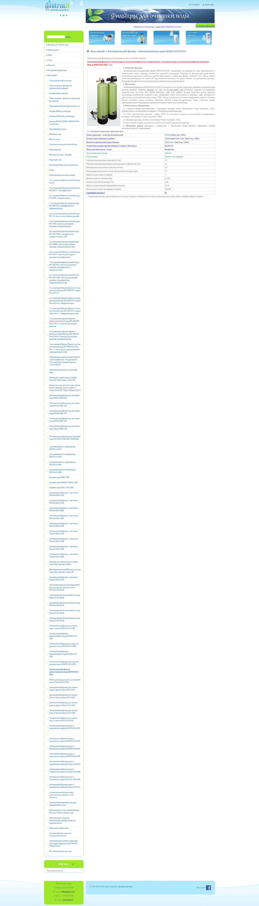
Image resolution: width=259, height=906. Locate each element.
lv (66, 15)
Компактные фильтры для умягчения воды (63, 371)
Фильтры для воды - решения (60, 155)
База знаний (52, 75)
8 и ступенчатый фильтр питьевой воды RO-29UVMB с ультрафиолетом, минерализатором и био (64, 234)
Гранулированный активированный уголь (64, 106)
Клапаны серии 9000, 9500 (59, 477)
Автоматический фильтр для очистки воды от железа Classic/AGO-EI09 (63, 704)
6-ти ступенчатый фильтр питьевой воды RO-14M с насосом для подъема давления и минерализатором (64, 223)
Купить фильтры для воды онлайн (62, 175)
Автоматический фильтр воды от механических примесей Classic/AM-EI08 (64, 770)
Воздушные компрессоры (57, 70)
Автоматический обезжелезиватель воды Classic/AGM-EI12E (64, 619)
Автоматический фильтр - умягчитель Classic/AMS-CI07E (63, 578)
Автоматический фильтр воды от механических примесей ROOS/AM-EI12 (64, 727)
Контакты (51, 65)
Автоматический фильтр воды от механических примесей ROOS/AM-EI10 (64, 740)
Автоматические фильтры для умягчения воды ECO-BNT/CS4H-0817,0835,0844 (64, 437)
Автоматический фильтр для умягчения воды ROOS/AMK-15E (64, 404)
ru (63, 15)
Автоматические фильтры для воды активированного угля (62, 803)
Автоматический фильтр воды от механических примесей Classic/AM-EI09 (64, 778)
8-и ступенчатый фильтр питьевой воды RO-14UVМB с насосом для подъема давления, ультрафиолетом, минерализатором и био (64, 279)
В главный (195, 5)
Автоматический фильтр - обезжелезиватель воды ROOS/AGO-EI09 (63, 636)
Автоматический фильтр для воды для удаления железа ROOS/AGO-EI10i (63, 663)
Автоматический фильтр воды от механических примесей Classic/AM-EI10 (64, 762)
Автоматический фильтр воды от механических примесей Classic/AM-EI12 (64, 785)
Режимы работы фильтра (58, 93)
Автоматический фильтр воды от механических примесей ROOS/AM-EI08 (64, 755)
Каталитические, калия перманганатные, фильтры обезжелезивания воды (64, 811)
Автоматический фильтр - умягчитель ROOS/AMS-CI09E (63, 509)
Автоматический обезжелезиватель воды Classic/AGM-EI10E (64, 611)
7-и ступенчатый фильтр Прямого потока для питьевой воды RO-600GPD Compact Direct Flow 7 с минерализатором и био (64, 311)
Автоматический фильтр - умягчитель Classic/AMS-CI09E (63, 547)
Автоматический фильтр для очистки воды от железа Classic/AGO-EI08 (63, 711)
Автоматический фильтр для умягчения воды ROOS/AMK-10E (64, 396)
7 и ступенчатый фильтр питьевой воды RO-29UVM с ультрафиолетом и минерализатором (64, 205)
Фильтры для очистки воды (58, 45)
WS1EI (168, 135)
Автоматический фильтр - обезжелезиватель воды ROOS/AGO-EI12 (64, 671)
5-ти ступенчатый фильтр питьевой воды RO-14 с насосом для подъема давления (64, 215)
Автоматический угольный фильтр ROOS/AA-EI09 (62, 463)
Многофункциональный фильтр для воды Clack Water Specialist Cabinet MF (65, 570)
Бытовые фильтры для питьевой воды (63, 165)
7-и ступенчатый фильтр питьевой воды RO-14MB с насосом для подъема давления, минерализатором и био (64, 244)
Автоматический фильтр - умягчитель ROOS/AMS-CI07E (63, 524)
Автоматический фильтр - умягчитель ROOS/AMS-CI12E (63, 494)
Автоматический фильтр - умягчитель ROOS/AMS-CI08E (63, 517)
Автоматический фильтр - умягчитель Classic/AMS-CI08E (63, 555)
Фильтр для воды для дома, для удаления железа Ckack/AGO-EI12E (64, 681)
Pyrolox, (171, 142)
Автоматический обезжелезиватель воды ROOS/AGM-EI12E (64, 604)
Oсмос (51, 170)
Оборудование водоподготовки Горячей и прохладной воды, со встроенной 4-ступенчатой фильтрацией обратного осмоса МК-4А (64, 361)
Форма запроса (53, 50)
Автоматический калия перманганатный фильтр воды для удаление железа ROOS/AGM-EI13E (64, 587)
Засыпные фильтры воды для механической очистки (60, 834)
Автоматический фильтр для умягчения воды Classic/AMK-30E (64, 427)
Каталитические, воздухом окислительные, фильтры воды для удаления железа (62, 820)
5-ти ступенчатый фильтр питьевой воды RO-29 (64, 181)
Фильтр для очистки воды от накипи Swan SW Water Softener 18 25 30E (63, 379)
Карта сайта (209, 5)
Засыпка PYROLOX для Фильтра (61, 116)
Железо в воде (54, 139)
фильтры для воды (126, 886)
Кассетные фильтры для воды (60, 851)
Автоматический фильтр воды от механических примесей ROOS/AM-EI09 (64, 747)
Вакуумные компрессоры (58, 828)
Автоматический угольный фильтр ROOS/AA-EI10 (62, 455)
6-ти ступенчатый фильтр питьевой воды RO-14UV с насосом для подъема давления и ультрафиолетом (64, 254)
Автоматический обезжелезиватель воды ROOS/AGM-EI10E (64, 596)
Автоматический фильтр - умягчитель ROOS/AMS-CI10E (63, 501)
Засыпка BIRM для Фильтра (59, 111)
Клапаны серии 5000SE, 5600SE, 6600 (63, 482)
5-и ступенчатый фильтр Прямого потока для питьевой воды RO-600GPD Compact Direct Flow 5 (64, 290)
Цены (50, 55)
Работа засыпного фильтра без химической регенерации (60, 87)
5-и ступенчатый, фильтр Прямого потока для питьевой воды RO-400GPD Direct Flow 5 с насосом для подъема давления (64, 322)
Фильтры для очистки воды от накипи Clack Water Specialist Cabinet (63, 563)
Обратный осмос (55, 160)
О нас (50, 60)
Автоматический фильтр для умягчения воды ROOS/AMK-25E (64, 419)
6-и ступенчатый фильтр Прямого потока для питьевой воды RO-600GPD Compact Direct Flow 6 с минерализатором (64, 300)
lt (60, 15)
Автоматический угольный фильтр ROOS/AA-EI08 (62, 471)
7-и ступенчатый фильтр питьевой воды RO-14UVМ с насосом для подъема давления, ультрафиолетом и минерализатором (64, 266)
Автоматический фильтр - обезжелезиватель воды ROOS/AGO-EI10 (63, 654)
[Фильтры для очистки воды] (63, 7)
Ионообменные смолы (57, 129)
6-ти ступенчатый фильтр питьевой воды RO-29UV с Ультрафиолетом (64, 189)
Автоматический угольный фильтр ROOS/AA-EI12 (62, 448)
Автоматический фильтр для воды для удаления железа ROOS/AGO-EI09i (63, 645)
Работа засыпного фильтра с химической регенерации (64, 99)
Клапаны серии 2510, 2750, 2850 (61, 487)
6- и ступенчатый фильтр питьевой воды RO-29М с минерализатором (64, 197)
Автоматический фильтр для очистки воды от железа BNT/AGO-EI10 (63, 719)
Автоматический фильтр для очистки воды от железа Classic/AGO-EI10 (63, 696)
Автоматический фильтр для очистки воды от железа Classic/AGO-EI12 (63, 688)
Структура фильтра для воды (60, 81)
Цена (110, 65)
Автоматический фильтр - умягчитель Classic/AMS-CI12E (63, 532)
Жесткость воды (55, 134)
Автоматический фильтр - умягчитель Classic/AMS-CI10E (63, 540)
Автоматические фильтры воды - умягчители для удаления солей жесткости (61, 794)
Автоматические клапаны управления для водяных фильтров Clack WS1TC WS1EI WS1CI (63, 843)
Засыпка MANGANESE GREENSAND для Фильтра (64, 122)
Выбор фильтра (55, 150)
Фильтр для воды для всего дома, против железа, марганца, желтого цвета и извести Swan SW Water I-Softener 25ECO (65, 387)
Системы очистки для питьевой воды (63, 144)
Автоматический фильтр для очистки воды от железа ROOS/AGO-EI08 (63, 627)
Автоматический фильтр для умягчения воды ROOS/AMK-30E (64, 412)
